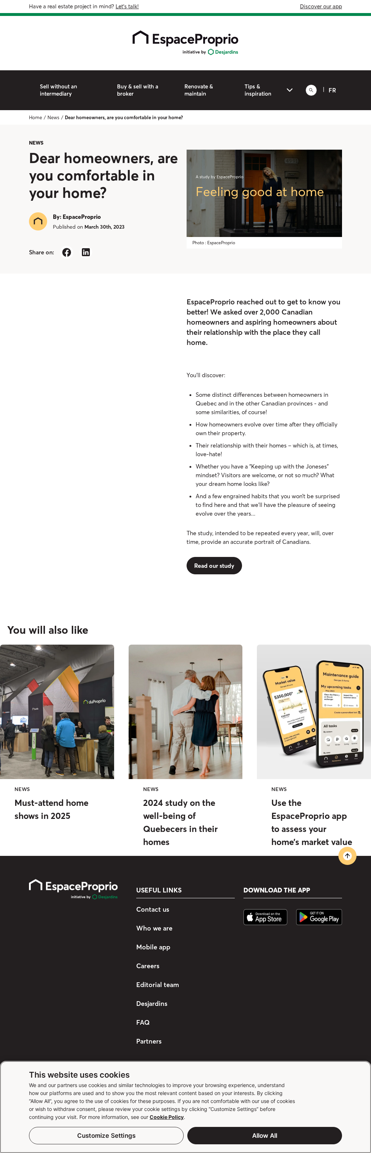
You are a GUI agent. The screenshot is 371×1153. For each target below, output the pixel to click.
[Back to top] (347, 856)
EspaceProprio (82, 216)
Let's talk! (127, 6)
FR (332, 90)
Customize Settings (106, 1135)
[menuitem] (71, 90)
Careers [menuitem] (147, 966)
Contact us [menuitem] (152, 909)
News (53, 117)
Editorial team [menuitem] (157, 985)
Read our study (214, 565)
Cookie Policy (167, 1117)
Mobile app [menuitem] (153, 947)
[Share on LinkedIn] (85, 252)
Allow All (265, 1135)
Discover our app (321, 6)
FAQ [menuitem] (143, 1022)
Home (35, 117)
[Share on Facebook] (66, 252)
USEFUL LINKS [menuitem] (159, 890)
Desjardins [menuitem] (151, 1003)
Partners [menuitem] (149, 1041)
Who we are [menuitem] (154, 928)
